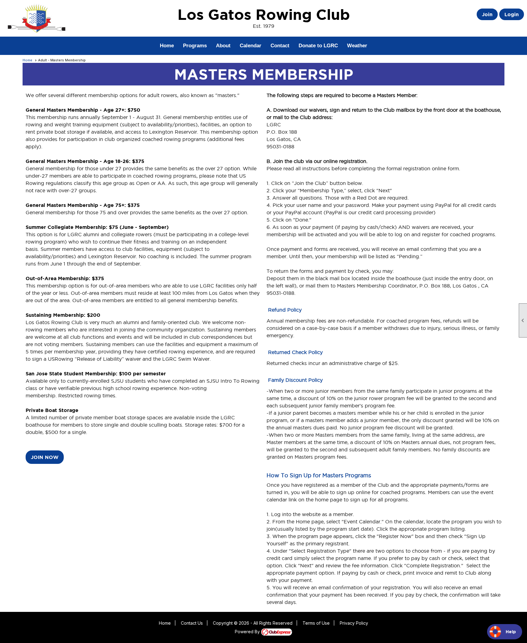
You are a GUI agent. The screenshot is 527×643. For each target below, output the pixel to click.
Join (487, 14)
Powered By (248, 631)
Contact (280, 46)
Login (511, 14)
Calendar (250, 46)
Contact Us (192, 623)
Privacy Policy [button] (354, 623)
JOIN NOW (45, 457)
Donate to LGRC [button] (318, 46)
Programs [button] (195, 46)
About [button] (223, 46)
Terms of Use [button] (316, 623)
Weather (357, 46)
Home (167, 46)
